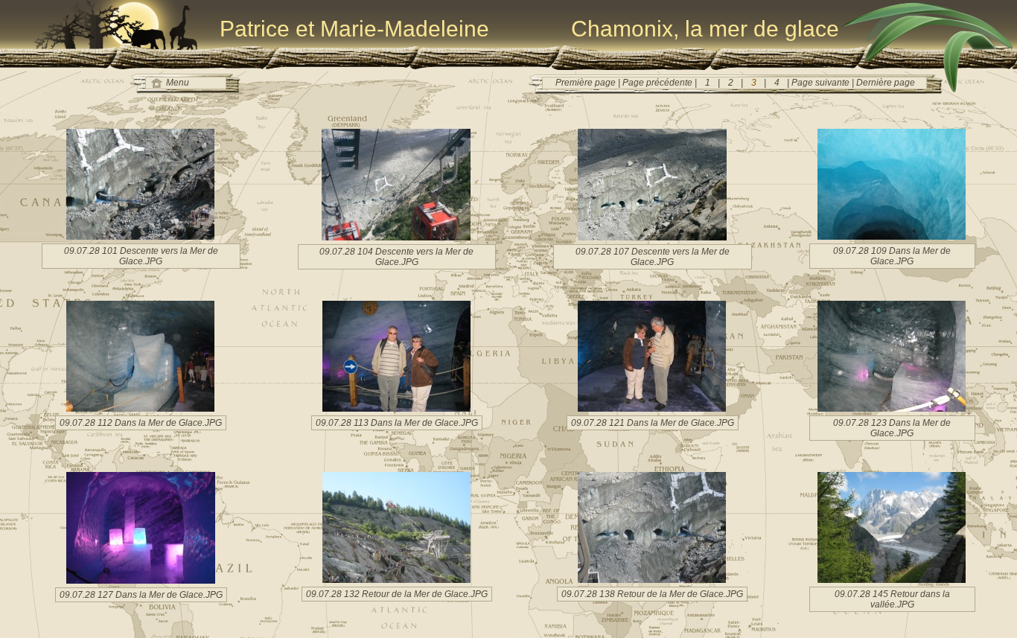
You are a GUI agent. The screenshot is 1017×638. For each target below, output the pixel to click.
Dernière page (884, 82)
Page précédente (658, 82)
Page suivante (820, 82)
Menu (177, 82)
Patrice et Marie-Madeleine (354, 28)
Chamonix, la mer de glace (705, 28)
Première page (586, 82)
